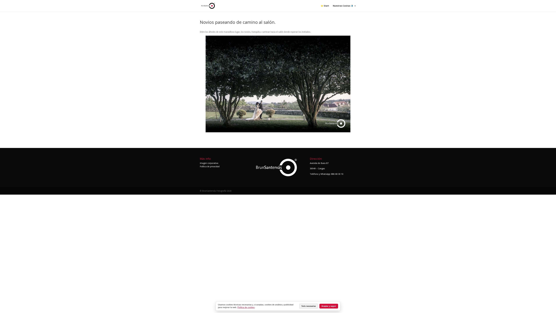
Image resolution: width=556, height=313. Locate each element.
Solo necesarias (308, 306)
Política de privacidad (210, 166)
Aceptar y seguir (328, 306)
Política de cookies (246, 307)
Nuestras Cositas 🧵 (343, 6)
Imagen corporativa (209, 163)
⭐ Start (325, 6)
